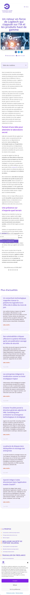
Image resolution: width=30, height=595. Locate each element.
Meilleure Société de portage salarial (12, 542)
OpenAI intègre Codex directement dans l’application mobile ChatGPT (14, 482)
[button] (27, 562)
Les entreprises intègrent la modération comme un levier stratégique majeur (14, 376)
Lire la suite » (6, 325)
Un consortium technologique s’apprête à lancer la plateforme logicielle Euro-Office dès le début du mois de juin (14, 302)
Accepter (15, 580)
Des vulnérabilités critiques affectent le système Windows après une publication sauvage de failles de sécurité (14, 339)
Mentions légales (19, 593)
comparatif (14, 167)
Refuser (15, 585)
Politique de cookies (10, 593)
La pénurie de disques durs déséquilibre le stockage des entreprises (14, 448)
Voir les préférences (15, 589)
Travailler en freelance (13, 555)
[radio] (9, 270)
